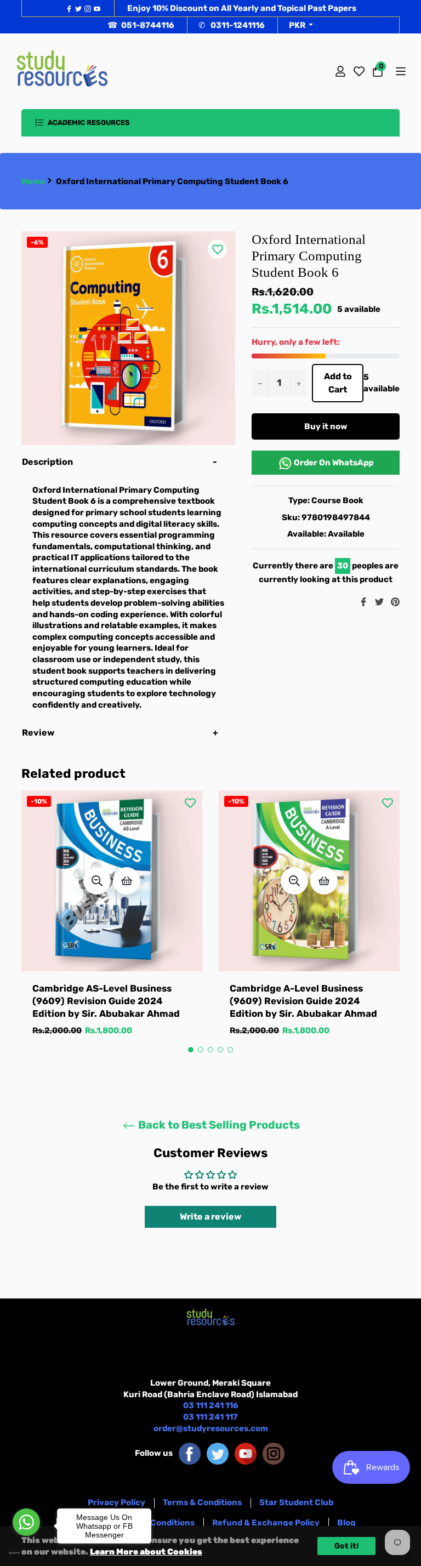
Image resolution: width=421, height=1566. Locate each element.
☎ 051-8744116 (140, 25)
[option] (111, 924)
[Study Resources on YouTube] (246, 1453)
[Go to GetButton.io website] (26, 1552)
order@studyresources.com (210, 1428)
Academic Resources (88, 122)
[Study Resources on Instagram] (274, 1453)
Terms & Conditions (202, 1502)
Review (39, 732)
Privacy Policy (116, 1502)
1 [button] (191, 1049)
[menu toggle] (400, 71)
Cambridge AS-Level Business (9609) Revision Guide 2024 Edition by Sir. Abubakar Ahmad (106, 1001)
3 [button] (210, 1049)
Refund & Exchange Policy (266, 1523)
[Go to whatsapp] (26, 1522)
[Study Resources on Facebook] (190, 1453)
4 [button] (220, 1049)
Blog (346, 1523)
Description (47, 462)
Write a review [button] (210, 1216)
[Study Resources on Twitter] (218, 1453)
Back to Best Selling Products (218, 1124)
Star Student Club (296, 1502)
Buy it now (326, 426)
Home (33, 181)
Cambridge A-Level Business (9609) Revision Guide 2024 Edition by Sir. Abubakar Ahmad (303, 1001)
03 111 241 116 (210, 1405)
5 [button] (230, 1049)
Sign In (340, 71)
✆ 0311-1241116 (231, 25)
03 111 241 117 (210, 1417)
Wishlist (359, 71)
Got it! (346, 1546)
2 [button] (200, 1049)
